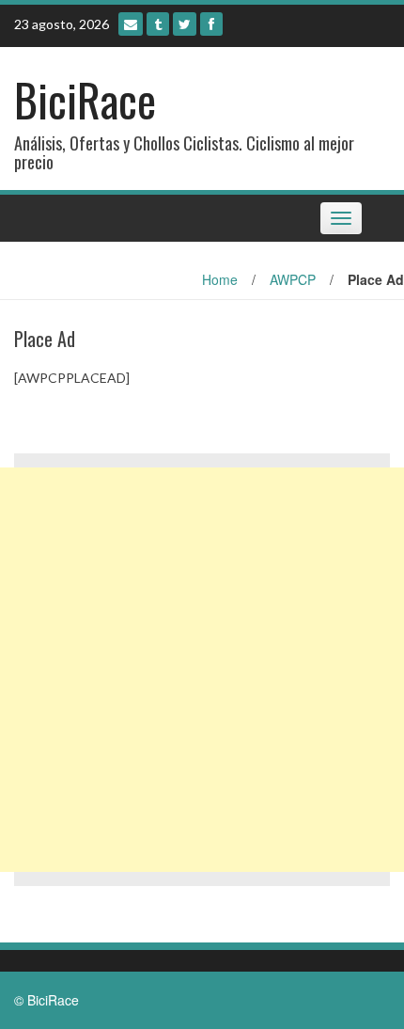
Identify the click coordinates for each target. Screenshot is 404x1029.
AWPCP (293, 279)
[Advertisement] (202, 669)
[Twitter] (184, 24)
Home (220, 279)
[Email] (130, 24)
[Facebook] (211, 24)
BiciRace (85, 99)
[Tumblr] (158, 24)
